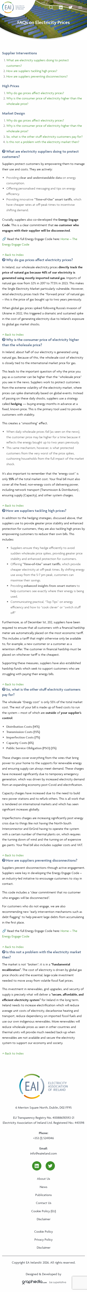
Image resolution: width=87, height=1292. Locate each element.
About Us (43, 1179)
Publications (43, 1195)
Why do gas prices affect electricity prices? (35, 93)
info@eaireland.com (43, 1153)
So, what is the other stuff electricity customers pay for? (44, 137)
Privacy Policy (43, 1239)
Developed (49, 1274)
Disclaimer (43, 1219)
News (43, 1187)
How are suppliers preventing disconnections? (37, 76)
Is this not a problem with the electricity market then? (42, 142)
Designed (32, 1274)
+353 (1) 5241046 (43, 1138)
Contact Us (43, 1203)
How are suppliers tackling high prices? (31, 71)
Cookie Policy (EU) (43, 1211)
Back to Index (14, 255)
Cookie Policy (43, 1231)
